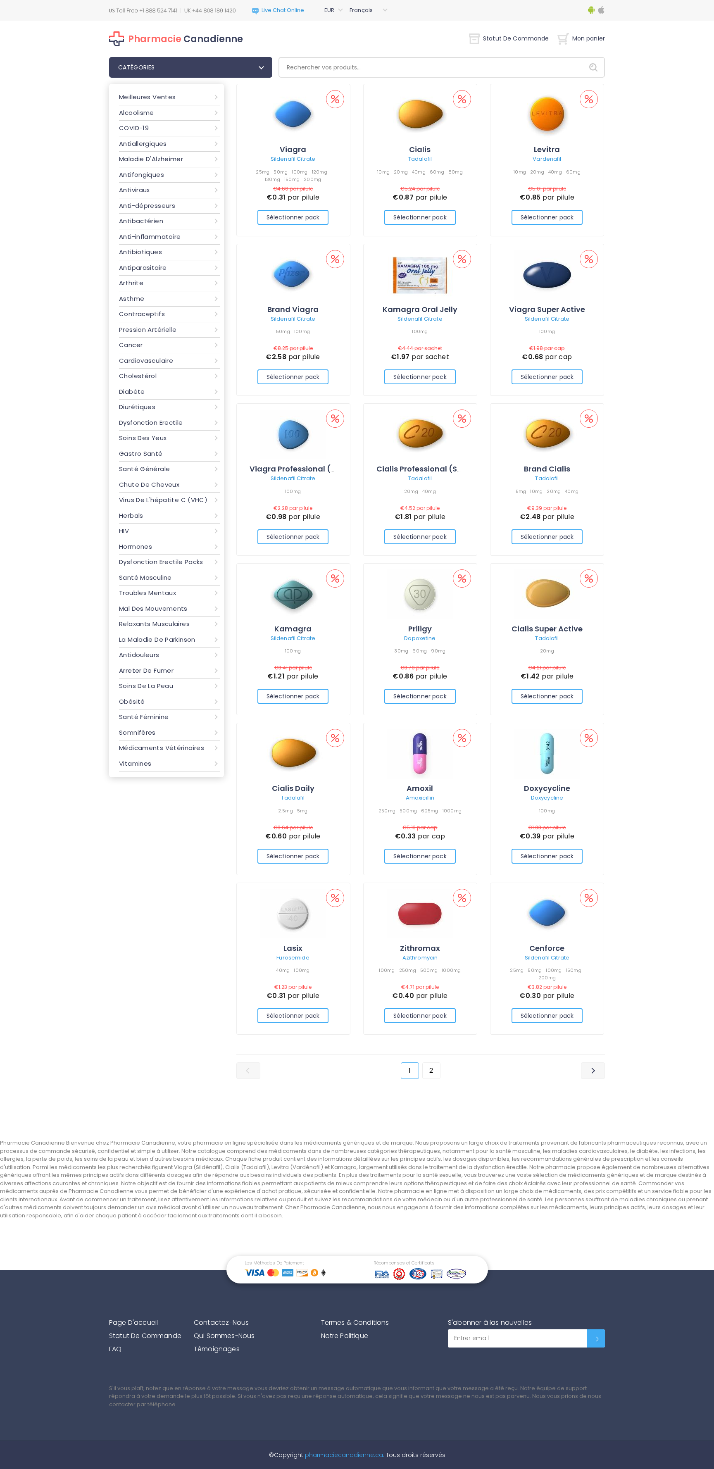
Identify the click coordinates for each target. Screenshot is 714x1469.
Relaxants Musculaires (154, 623)
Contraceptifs (142, 314)
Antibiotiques (140, 252)
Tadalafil (420, 159)
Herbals (131, 515)
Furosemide (292, 958)
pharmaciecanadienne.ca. (343, 1455)
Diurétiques (137, 406)
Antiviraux (134, 190)
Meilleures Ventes (147, 97)
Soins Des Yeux (143, 437)
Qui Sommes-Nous (224, 1335)
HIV (124, 530)
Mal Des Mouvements (153, 608)
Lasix (292, 948)
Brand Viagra (293, 309)
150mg (292, 179)
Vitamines (135, 763)
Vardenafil (547, 159)
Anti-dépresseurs (147, 205)
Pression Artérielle (147, 329)
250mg (386, 810)
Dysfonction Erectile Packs (161, 561)
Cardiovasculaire (146, 360)
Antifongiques (141, 174)
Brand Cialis (547, 469)
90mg (438, 651)
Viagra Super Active (547, 309)
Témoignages (217, 1349)
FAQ (115, 1349)
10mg (383, 172)
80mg (455, 172)
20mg (401, 172)
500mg (408, 810)
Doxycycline (547, 788)
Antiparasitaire (143, 267)
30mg (401, 651)
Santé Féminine (144, 716)
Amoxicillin (420, 798)
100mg (299, 172)
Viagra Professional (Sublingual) (313, 469)
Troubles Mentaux (147, 592)
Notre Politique (344, 1335)
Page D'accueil (133, 1322)
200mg (312, 179)
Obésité (132, 701)
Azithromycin (420, 958)
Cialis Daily (293, 788)
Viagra (293, 149)
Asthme (131, 298)
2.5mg (285, 810)
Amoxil (420, 788)
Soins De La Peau (146, 685)
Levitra (547, 149)
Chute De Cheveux (149, 484)
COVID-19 (134, 128)
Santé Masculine (145, 577)
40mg (419, 172)
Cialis (420, 149)
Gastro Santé (141, 453)
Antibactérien (141, 221)
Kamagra (293, 629)
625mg (429, 810)
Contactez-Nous (221, 1322)
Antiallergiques (143, 143)
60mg (437, 172)
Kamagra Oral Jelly (420, 309)
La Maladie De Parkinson (157, 639)
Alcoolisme (136, 112)
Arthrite (131, 283)
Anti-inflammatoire (150, 236)
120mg (319, 172)
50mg (281, 172)
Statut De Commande (516, 38)
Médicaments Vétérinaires (161, 747)
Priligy (420, 629)
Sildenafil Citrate (293, 159)
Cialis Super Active (547, 629)
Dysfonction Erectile (151, 422)
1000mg (452, 810)
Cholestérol (138, 375)
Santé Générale (144, 468)
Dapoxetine (420, 638)
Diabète (132, 391)
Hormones (135, 546)
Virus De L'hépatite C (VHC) (163, 499)
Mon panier (588, 38)
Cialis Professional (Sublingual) (437, 469)
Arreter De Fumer (146, 670)
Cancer (131, 344)
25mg (262, 172)
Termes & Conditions (355, 1322)
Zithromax (420, 948)
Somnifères (137, 732)
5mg (521, 491)
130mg (272, 179)
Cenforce (546, 948)
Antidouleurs (139, 654)
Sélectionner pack (293, 217)
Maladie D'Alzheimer (151, 159)
